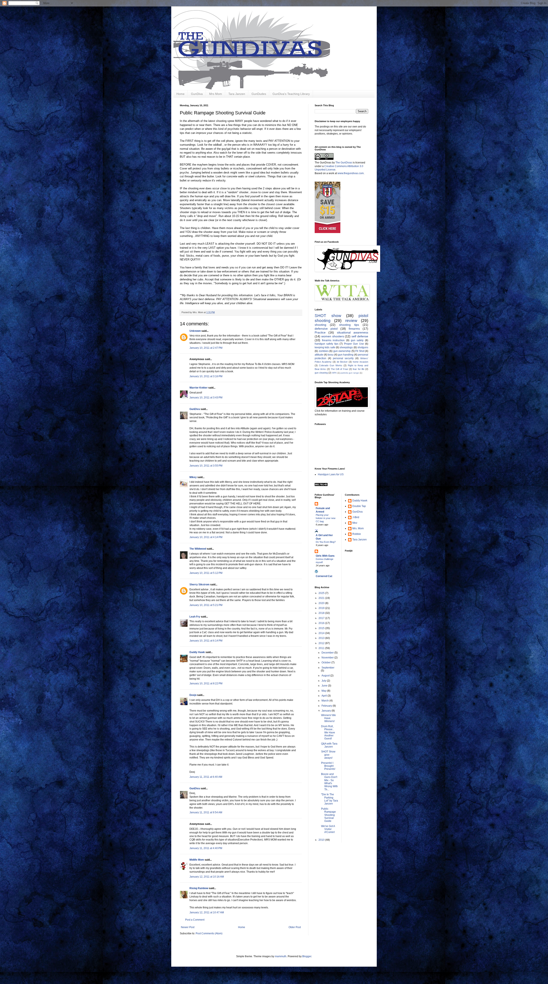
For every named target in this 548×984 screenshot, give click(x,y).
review (351, 320)
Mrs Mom (215, 94)
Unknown (195, 330)
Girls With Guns (325, 555)
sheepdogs (346, 347)
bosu (331, 354)
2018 (322, 613)
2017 (322, 618)
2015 (322, 628)
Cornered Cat (324, 576)
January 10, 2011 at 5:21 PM (205, 605)
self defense (359, 336)
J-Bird (355, 517)
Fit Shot (359, 351)
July (324, 680)
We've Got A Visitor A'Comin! (328, 829)
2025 (322, 593)
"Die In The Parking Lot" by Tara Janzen (329, 799)
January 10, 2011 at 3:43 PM (205, 397)
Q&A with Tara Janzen (329, 745)
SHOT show (328, 315)
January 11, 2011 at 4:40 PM (205, 848)
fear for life (358, 369)
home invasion (360, 361)
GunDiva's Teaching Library (291, 94)
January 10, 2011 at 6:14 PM (205, 640)
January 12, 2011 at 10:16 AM (206, 876)
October (326, 662)
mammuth (280, 956)
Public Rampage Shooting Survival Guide (328, 815)
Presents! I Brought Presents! (328, 766)
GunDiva (197, 94)
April (325, 695)
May (324, 690)
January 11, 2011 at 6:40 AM (205, 776)
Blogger (306, 956)
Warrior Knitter (198, 387)
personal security (343, 358)
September (328, 667)
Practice (320, 332)
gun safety (357, 340)
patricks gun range (350, 373)
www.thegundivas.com (351, 173)
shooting (320, 324)
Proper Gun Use (354, 343)
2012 (322, 643)
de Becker (342, 361)
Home (180, 94)
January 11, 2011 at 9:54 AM (205, 812)
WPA (334, 373)
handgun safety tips (326, 343)
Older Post (295, 927)
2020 (322, 603)
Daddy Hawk (197, 652)
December (328, 652)
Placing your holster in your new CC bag (325, 518)
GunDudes (259, 94)
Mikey (193, 477)
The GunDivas (343, 162)
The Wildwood (197, 548)
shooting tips (349, 324)
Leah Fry (194, 616)
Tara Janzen (236, 94)
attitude (319, 354)
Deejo (193, 695)
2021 (322, 598)
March (325, 700)
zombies (324, 351)
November (328, 657)
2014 (322, 633)
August (326, 675)
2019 (322, 608)
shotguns (362, 347)
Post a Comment (194, 919)
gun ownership (342, 351)
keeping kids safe (325, 347)
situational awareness (352, 332)
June (325, 685)
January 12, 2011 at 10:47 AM (206, 912)
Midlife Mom (196, 859)
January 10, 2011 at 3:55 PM (205, 465)
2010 (322, 839)
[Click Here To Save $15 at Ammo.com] (327, 232)
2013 (322, 638)
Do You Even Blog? (326, 542)
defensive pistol (326, 328)
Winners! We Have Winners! (328, 718)
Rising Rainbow (198, 888)
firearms (354, 328)
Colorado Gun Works (330, 365)
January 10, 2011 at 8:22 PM (205, 683)
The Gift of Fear (339, 369)
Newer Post (187, 927)
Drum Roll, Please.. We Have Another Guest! (328, 732)
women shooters (332, 336)
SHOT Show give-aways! (328, 754)
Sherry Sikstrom (199, 584)
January (327, 710)
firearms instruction (333, 340)
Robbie (356, 533)
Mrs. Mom (358, 528)
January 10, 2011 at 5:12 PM (205, 572)
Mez (354, 522)
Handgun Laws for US (331, 474)
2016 (322, 623)
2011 (322, 648)
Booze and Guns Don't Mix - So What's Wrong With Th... (329, 782)
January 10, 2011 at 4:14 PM (205, 537)
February (327, 705)
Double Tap (359, 506)
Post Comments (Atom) (209, 933)
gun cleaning (321, 372)
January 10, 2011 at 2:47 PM (205, 347)
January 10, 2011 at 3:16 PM (205, 376)
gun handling (345, 354)
